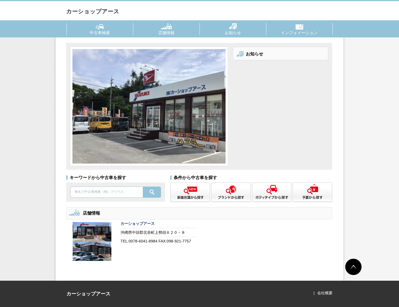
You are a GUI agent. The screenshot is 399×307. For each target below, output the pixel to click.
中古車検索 (100, 32)
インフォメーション (299, 32)
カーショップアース (92, 11)
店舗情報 (166, 32)
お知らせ (233, 32)
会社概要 (324, 293)
